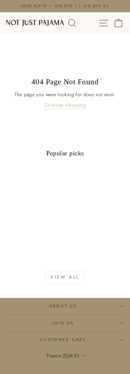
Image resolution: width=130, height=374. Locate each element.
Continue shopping (65, 105)
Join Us (63, 323)
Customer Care (63, 339)
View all (65, 277)
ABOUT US (63, 306)
